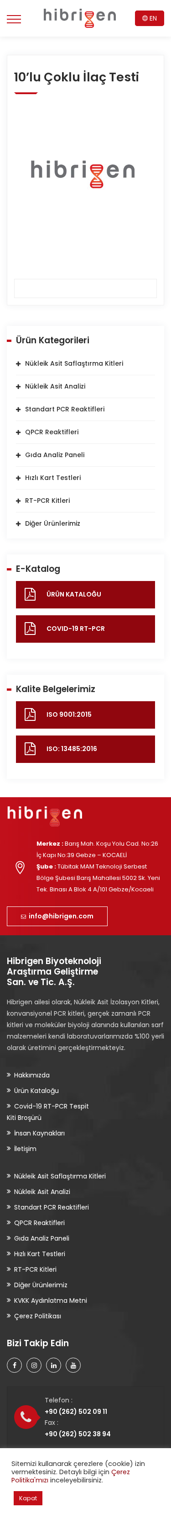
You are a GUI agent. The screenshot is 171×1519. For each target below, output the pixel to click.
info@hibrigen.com (59, 916)
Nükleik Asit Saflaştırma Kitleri (74, 363)
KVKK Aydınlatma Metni (50, 1300)
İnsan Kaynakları (39, 1133)
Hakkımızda (32, 1075)
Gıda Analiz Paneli (54, 454)
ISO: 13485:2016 (72, 748)
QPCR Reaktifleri (51, 432)
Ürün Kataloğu (36, 1090)
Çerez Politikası (37, 1316)
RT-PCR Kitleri (47, 500)
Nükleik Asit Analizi (55, 386)
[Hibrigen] (80, 18)
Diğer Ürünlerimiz (52, 523)
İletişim (25, 1148)
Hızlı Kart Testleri (53, 477)
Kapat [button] (28, 1498)
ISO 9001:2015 (69, 714)
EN (152, 18)
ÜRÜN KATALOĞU (74, 594)
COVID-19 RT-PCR (76, 628)
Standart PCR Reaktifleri (64, 409)
